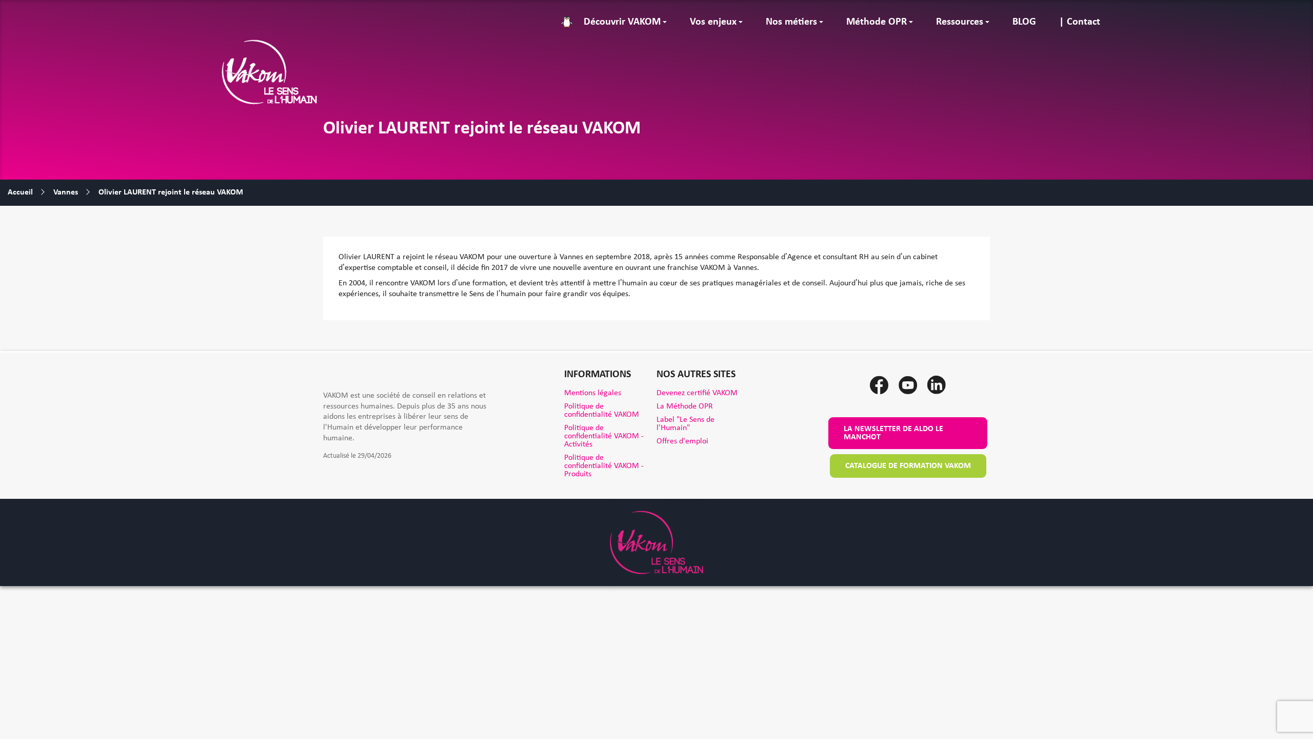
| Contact (1079, 22)
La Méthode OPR (684, 406)
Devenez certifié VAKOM (697, 393)
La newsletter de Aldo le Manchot (893, 433)
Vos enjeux (713, 22)
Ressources (959, 22)
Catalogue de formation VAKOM (908, 466)
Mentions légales (592, 393)
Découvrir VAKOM (622, 22)
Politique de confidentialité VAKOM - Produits (604, 466)
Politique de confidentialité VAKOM (601, 410)
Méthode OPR (876, 22)
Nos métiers (791, 22)
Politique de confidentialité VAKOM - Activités (604, 436)
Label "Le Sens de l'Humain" (685, 424)
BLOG (1024, 22)
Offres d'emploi (682, 441)
